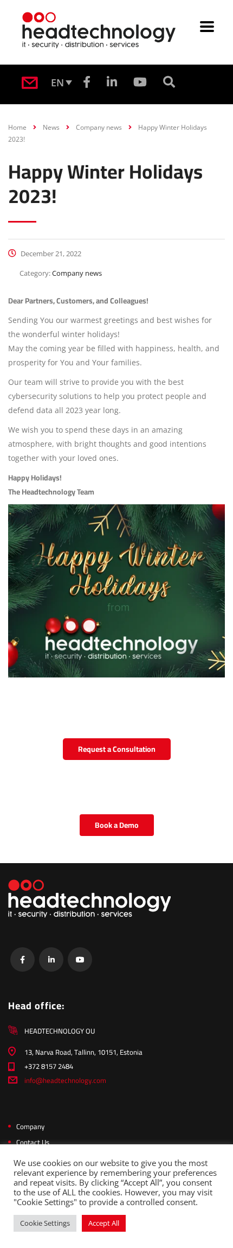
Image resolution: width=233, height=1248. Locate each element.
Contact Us (32, 1142)
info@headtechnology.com (65, 1080)
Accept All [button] (103, 1223)
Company (30, 1126)
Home (17, 127)
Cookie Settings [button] (45, 1223)
